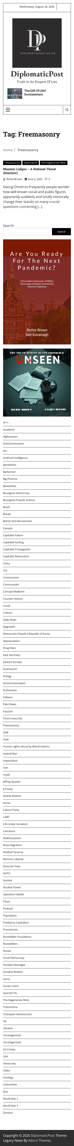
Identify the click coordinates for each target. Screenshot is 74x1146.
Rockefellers (10, 944)
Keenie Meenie (12, 796)
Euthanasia (10, 690)
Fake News (9, 704)
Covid (6, 606)
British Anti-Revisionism (17, 521)
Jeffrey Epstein (12, 781)
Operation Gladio (13, 894)
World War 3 (10, 1105)
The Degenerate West (53, 162)
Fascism (8, 711)
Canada (7, 528)
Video (6, 1070)
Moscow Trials (11, 866)
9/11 (5, 422)
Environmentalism (14, 683)
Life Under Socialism (15, 824)
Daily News (9, 620)
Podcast (8, 908)
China (6, 563)
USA (5, 1056)
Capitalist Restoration (16, 556)
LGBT (6, 817)
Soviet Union (11, 986)
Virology (8, 1077)
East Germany (11, 655)
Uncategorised (12, 1035)
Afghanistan (10, 436)
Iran (5, 767)
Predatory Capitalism (16, 922)
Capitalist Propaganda (16, 549)
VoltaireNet (10, 1084)
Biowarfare (9, 486)
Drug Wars (9, 648)
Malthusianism (12, 838)
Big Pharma (10, 479)
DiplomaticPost (37, 73)
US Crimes (9, 1049)
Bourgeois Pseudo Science (19, 500)
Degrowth (9, 627)
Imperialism (31, 162)
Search (8, 225)
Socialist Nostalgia (14, 965)
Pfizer (6, 901)
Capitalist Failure (13, 535)
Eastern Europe (12, 662)
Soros (6, 979)
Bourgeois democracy (16, 493)
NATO (6, 873)
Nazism (7, 880)
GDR (5, 732)
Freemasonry (12, 162)
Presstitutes (10, 929)
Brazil (6, 507)
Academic (9, 429)
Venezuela (9, 1063)
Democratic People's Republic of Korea (26, 634)
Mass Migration (12, 845)
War (5, 1091)
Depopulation (11, 641)
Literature (9, 831)
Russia (7, 951)
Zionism (8, 1112)
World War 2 (10, 1098)
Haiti (6, 739)
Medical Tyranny (13, 852)
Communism (11, 577)
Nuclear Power (12, 887)
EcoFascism (10, 669)
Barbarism (9, 472)
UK (5, 1021)
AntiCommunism (13, 443)
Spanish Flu (10, 993)
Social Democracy (13, 958)
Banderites (9, 465)
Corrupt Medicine (13, 591)
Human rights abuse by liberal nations (26, 746)
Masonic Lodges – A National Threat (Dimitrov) (29, 171)
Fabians (8, 697)
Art (5, 451)
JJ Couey (8, 789)
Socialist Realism (13, 972)
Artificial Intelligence (15, 458)
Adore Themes (39, 1140)
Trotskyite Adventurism (17, 1014)
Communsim (11, 584)
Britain (7, 514)
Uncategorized (12, 1042)
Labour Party (11, 810)
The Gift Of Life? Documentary (35, 92)
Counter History (13, 599)
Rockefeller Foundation (17, 937)
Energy (7, 676)
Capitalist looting (13, 542)
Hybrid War (10, 753)
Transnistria (10, 1007)
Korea (6, 803)
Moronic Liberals (13, 859)
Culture (7, 613)
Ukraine (8, 1028)
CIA (5, 570)
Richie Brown (14, 179)
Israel (6, 774)
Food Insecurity (12, 718)
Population (10, 915)
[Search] (67, 110)
